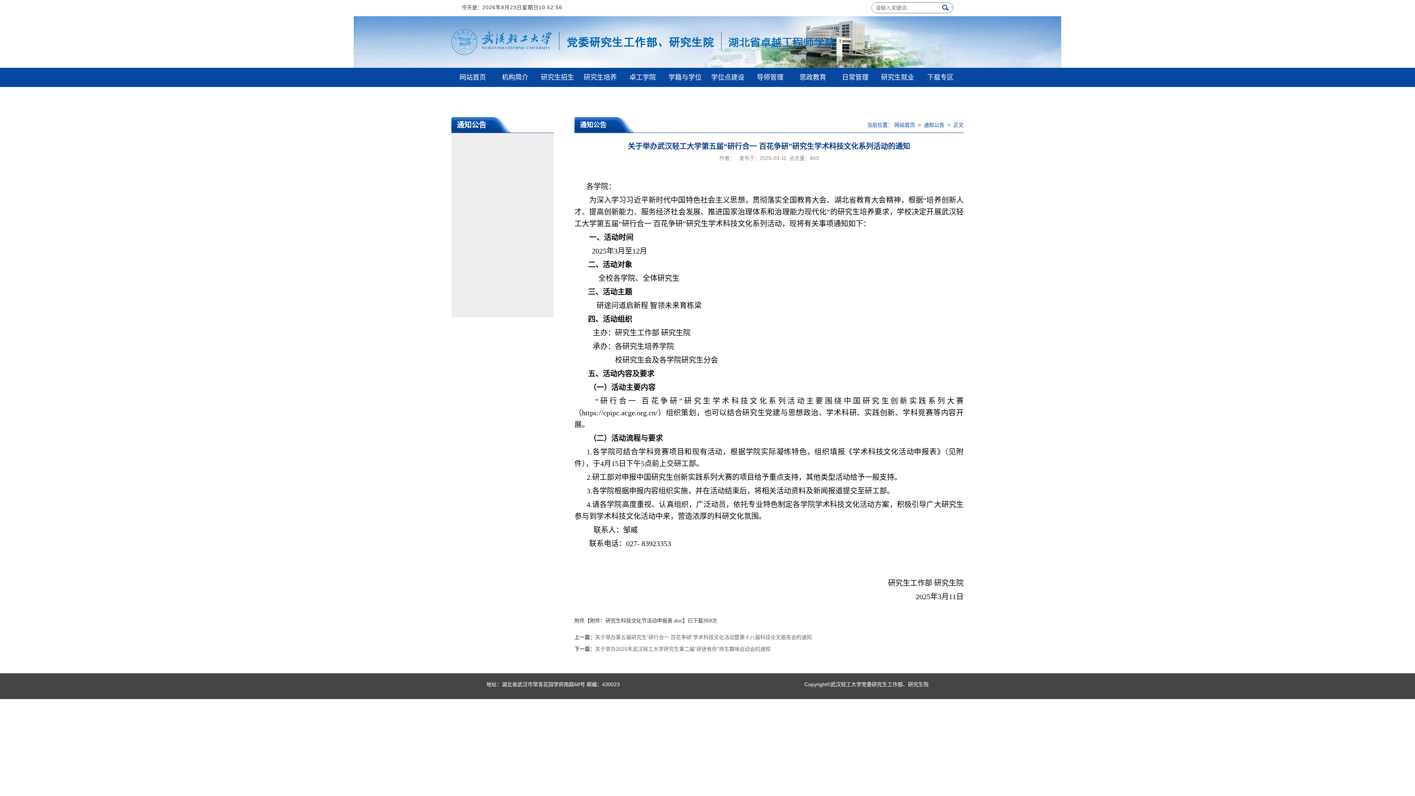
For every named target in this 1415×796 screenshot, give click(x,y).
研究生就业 (897, 77)
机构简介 (515, 77)
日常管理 (855, 77)
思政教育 (813, 77)
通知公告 (934, 125)
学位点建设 (727, 77)
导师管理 (770, 77)
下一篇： (672, 649)
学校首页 (473, 96)
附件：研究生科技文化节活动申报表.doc (636, 621)
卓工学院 (642, 77)
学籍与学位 (685, 77)
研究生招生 (557, 77)
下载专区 (940, 77)
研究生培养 (600, 77)
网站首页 (473, 77)
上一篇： (693, 637)
